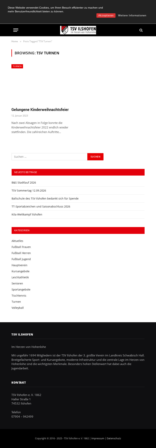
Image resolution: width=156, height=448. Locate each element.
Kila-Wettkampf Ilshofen (27, 214)
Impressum (97, 438)
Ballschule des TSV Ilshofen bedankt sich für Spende (45, 198)
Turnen (17, 66)
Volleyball (18, 307)
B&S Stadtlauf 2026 (24, 182)
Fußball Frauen (21, 247)
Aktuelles (17, 241)
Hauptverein (19, 265)
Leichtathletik (20, 277)
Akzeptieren (106, 15)
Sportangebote (21, 289)
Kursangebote (20, 271)
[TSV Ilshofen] (78, 30)
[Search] (141, 30)
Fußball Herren (21, 253)
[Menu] (15, 30)
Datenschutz (114, 438)
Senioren (17, 283)
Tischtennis (19, 295)
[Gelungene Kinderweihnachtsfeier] (43, 84)
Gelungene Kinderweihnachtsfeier (40, 109)
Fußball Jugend (21, 259)
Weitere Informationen (132, 15)
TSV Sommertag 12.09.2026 (29, 190)
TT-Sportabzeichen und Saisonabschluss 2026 (41, 206)
